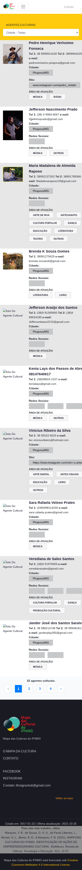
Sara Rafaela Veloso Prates (52, 503)
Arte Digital (41, 474)
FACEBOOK (12, 771)
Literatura (65, 231)
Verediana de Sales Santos (51, 559)
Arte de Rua (41, 215)
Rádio (57, 97)
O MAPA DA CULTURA (19, 751)
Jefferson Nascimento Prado (53, 109)
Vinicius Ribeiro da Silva (49, 431)
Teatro (38, 238)
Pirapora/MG (41, 72)
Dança (72, 223)
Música (38, 97)
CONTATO (10, 758)
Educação (40, 231)
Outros (59, 153)
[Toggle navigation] (23, 6)
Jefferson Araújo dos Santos (53, 308)
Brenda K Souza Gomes (49, 251)
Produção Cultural (47, 610)
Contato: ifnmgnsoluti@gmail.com (27, 785)
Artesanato (69, 215)
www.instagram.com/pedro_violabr (54, 85)
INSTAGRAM (12, 778)
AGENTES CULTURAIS (20, 24)
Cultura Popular (45, 223)
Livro (62, 295)
